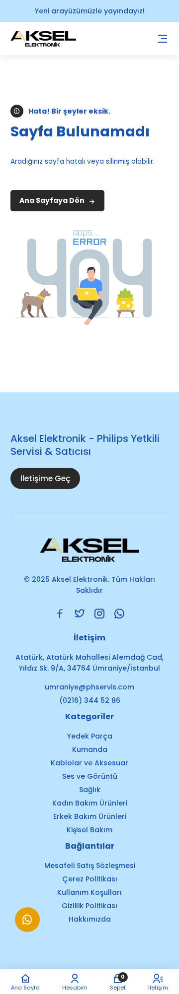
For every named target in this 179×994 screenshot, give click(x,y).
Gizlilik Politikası (89, 906)
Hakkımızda (90, 919)
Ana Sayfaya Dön (52, 200)
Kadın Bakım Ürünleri (89, 803)
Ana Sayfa (25, 987)
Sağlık (89, 790)
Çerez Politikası (89, 879)
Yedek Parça (89, 736)
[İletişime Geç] (27, 924)
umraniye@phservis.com (89, 687)
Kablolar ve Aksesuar (89, 763)
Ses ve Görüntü (89, 776)
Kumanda (89, 749)
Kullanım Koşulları (89, 892)
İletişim (158, 987)
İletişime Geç (45, 478)
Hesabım (75, 987)
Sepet (118, 982)
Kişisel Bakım (89, 830)
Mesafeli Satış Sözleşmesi (89, 865)
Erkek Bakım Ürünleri (89, 816)
